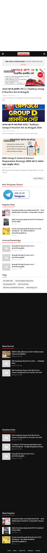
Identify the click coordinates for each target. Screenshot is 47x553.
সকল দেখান (23, 64)
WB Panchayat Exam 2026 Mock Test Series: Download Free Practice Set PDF (27, 371)
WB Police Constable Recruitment (13, 287)
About (15, 550)
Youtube (37, 550)
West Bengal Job (31, 287)
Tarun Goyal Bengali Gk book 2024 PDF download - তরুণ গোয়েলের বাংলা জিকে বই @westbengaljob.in (26, 231)
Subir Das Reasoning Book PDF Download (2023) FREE (27, 221)
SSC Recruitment (23, 284)
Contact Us (22, 550)
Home (9, 550)
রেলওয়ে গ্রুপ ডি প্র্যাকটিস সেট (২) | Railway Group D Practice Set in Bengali (23, 90)
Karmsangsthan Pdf (9, 284)
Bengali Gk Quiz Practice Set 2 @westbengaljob (23, 266)
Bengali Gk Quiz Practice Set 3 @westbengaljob (23, 256)
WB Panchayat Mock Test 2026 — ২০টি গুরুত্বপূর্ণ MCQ (28, 362)
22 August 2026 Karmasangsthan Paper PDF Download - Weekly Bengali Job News (27, 446)
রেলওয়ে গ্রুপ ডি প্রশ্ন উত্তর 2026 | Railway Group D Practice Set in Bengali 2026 (22, 126)
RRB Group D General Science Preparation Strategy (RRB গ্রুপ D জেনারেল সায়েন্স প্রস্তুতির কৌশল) (23, 161)
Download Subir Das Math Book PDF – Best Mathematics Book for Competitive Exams (28, 211)
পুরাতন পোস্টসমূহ (38, 178)
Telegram (30, 550)
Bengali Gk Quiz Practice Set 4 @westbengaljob (23, 247)
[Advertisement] (23, 25)
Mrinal (5, 95)
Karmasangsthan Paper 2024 (24, 281)
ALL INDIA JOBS (8, 281)
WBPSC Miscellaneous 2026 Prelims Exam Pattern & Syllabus (27, 353)
